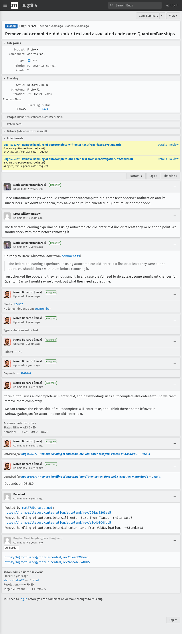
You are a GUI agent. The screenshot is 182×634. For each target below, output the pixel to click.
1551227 (18, 304)
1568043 (26, 373)
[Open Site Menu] (5, 5)
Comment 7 (20, 542)
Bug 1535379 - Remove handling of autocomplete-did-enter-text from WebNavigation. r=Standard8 (68, 159)
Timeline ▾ (170, 176)
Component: (17, 54)
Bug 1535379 (27, 26)
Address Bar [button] (36, 54)
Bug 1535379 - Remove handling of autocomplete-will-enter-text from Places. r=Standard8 (62, 144)
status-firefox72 (14, 580)
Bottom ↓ (136, 176)
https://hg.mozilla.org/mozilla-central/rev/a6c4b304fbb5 (47, 562)
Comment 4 (20, 445)
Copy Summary (148, 15)
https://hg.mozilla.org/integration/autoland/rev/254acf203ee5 (57, 512)
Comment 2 (20, 246)
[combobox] (135, 5)
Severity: (38, 65)
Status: (20, 85)
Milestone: (18, 89)
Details (162, 144)
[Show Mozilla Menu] (14, 5)
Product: (19, 49)
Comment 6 (20, 498)
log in (23, 599)
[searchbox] (135, 5)
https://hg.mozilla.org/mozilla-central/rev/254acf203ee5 (46, 557)
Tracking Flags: (12, 99)
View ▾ (173, 15)
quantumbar (42, 308)
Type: (21, 60)
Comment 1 (20, 218)
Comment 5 (20, 468)
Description (20, 188)
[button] (171, 5)
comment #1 (71, 256)
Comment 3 (20, 387)
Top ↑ (173, 620)
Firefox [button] (32, 49)
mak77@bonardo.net (37, 507)
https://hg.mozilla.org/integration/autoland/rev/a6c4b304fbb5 (57, 522)
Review (173, 144)
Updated (18, 296)
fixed (45, 108)
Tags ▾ (153, 176)
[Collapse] (174, 186)
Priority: (19, 65)
